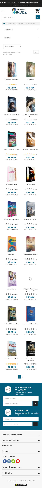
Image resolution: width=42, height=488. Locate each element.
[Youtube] (18, 461)
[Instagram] (9, 461)
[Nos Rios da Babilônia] (11, 348)
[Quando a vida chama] (11, 69)
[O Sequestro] (11, 244)
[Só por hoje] (30, 69)
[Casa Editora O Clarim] (19, 11)
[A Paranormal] (30, 174)
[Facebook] (4, 461)
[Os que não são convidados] (30, 348)
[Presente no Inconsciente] (11, 104)
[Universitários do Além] (11, 313)
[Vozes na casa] (11, 279)
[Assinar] (35, 403)
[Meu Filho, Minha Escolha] (11, 139)
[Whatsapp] (13, 461)
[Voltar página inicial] (4, 24)
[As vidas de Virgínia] (30, 209)
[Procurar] (38, 17)
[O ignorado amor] (11, 174)
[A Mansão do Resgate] (30, 244)
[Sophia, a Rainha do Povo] (30, 313)
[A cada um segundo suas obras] (30, 104)
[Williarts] (21, 485)
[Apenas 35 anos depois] (30, 139)
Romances (8, 30)
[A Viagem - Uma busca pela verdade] (30, 279)
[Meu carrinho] (38, 12)
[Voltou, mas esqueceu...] (11, 209)
